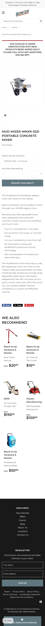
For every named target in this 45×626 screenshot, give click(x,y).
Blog (22, 524)
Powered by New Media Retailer (22, 612)
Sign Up (22, 583)
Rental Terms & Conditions (21, 597)
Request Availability (22, 183)
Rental (14, 27)
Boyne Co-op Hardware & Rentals (24, 609)
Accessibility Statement (30, 594)
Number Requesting (12, 168)
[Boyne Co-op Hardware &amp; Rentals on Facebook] (41, 602)
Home (4, 27)
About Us (22, 527)
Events (22, 520)
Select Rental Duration (13, 156)
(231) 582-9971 (22, 55)
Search (7, 592)
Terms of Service (10, 594)
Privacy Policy (18, 592)
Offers (23, 516)
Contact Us (22, 535)
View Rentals (22, 513)
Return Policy (33, 592)
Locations (22, 531)
